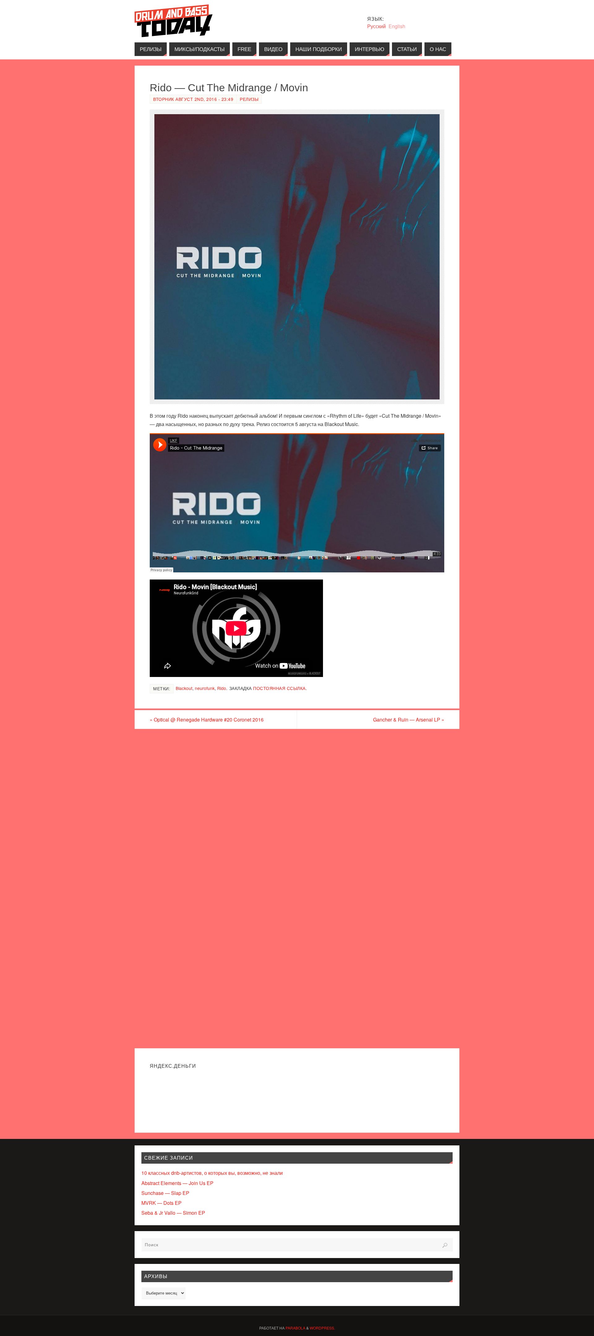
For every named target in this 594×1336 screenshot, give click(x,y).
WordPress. (322, 1327)
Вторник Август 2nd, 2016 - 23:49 (193, 99)
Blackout (184, 688)
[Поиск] (445, 1245)
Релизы (249, 99)
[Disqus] (297, 808)
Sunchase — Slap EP (165, 1192)
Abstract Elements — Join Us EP (177, 1183)
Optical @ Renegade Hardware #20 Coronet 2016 (207, 719)
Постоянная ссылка (279, 688)
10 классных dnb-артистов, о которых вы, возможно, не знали (212, 1172)
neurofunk (205, 688)
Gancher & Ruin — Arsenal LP (408, 719)
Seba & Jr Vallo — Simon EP (173, 1212)
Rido (221, 688)
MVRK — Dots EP (161, 1202)
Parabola (295, 1327)
